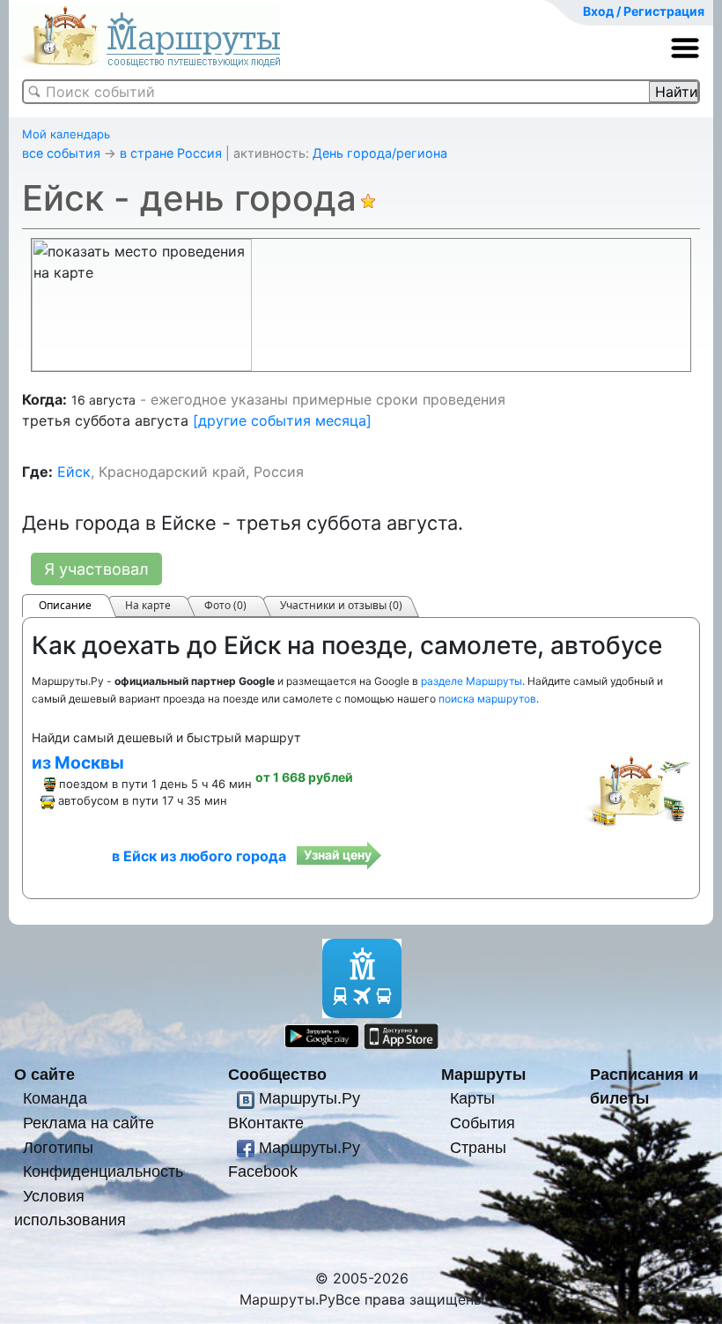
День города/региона (380, 152)
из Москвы (78, 762)
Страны (478, 1147)
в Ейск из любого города (199, 856)
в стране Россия (171, 152)
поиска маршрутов (487, 698)
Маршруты (483, 1074)
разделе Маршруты (471, 681)
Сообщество (277, 1074)
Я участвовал (96, 569)
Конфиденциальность (103, 1171)
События (482, 1122)
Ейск (74, 471)
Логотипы (58, 1147)
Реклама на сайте (88, 1122)
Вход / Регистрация (643, 11)
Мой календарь (66, 134)
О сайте (44, 1074)
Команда (55, 1098)
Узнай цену (338, 854)
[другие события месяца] (282, 420)
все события (61, 152)
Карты (472, 1098)
